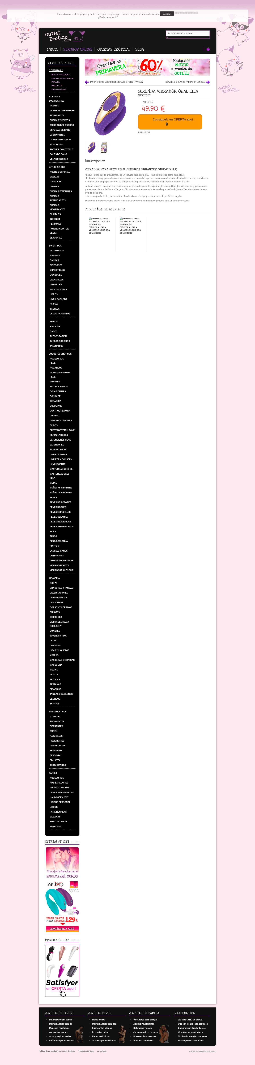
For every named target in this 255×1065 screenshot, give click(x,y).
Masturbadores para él (60, 1024)
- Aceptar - (167, 14)
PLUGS (53, 536)
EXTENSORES (57, 445)
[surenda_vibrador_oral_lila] (104, 152)
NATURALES (56, 736)
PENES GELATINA (59, 517)
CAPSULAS (55, 181)
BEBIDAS (54, 177)
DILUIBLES (55, 214)
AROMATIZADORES (60, 787)
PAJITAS (54, 304)
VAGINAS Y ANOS (59, 551)
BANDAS (54, 260)
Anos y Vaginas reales (60, 1036)
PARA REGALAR (58, 812)
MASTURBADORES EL (61, 469)
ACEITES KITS (57, 115)
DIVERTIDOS (55, 246)
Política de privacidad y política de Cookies (57, 1051)
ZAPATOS (54, 704)
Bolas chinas (98, 1020)
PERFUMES (55, 224)
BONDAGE (55, 396)
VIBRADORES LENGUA (61, 570)
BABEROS (55, 255)
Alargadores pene (58, 1032)
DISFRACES (56, 284)
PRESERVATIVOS (57, 712)
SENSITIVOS (56, 750)
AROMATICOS (57, 721)
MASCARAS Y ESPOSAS (62, 660)
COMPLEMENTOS (58, 597)
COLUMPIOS (56, 406)
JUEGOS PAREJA (58, 336)
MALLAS (54, 655)
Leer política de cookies (186, 13)
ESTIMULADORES (59, 435)
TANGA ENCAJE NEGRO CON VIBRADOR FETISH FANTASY (116, 82)
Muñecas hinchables (59, 1028)
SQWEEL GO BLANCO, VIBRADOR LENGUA (185, 82)
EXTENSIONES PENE (60, 440)
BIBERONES (56, 265)
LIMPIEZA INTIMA (58, 454)
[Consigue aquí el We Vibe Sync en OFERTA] (62, 932)
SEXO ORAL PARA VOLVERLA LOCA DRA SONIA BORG (99, 230)
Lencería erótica (100, 1032)
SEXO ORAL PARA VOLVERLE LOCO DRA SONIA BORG (130, 230)
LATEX (53, 640)
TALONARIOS (56, 346)
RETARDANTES (58, 745)
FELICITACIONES (58, 289)
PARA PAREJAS (59, 89)
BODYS (53, 583)
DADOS (53, 331)
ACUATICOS (56, 368)
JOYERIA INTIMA (58, 636)
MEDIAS (54, 670)
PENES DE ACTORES (60, 502)
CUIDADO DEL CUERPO (62, 125)
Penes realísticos (100, 1036)
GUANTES (55, 631)
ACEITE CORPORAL (60, 172)
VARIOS (53, 773)
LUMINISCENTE (57, 464)
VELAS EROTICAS (59, 159)
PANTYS (54, 674)
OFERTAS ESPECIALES (62, 78)
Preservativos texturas (144, 1036)
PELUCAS (55, 679)
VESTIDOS (55, 699)
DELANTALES (57, 280)
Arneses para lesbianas (104, 1040)
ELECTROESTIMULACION (62, 430)
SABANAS (55, 817)
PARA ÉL (56, 82)
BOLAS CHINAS (58, 391)
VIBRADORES (57, 556)
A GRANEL (55, 716)
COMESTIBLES (57, 270)
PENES (53, 497)
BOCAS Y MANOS (59, 386)
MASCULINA (56, 665)
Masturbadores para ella (104, 1024)
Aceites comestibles (143, 1040)
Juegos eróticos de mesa (145, 1032)
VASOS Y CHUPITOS (60, 314)
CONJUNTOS (56, 602)
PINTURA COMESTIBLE (61, 149)
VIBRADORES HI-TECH (61, 560)
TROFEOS (55, 309)
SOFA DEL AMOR (58, 821)
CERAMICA (55, 401)
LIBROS (54, 294)
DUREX (53, 731)
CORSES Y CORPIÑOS (61, 607)
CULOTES (55, 612)
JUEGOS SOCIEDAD (60, 341)
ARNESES (55, 381)
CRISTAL (54, 415)
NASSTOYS (144, 95)
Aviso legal (101, 1051)
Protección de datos (86, 1051)
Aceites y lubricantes (143, 1024)
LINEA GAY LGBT (58, 299)
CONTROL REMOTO (60, 411)
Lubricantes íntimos (102, 1028)
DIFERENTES (56, 726)
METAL (53, 483)
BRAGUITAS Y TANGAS (61, 588)
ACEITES (54, 106)
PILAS (53, 531)
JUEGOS (53, 322)
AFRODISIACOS (57, 167)
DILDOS (54, 425)
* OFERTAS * (56, 70)
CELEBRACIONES (59, 593)
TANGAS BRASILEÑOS (61, 694)
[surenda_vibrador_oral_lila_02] (91, 152)
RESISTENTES (57, 741)
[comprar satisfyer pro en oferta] (62, 996)
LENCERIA (54, 578)
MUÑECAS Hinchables (61, 488)
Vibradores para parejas (145, 1020)
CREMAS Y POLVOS (60, 120)
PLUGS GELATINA (59, 541)
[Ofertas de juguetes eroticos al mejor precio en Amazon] (147, 75)
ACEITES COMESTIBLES (62, 110)
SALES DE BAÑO (58, 154)
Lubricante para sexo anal (62, 1040)
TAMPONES (55, 826)
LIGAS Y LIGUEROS (59, 650)
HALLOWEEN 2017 (59, 797)
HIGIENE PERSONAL (60, 802)
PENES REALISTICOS (60, 522)
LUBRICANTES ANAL (60, 139)
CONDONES (56, 275)
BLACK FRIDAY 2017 (61, 75)
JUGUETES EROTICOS (60, 354)
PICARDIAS (55, 689)
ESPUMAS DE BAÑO (60, 130)
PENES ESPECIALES (60, 512)
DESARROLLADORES (61, 420)
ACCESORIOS (57, 250)
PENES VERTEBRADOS (62, 526)
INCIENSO (55, 219)
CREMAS (54, 186)
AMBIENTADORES (59, 783)
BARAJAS (55, 326)
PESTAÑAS (55, 684)
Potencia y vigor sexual (60, 1020)
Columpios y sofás (142, 1028)
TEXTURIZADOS (58, 765)
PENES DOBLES (58, 507)
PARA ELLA (57, 86)
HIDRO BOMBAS (58, 449)
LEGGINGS (55, 645)
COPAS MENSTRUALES (62, 792)
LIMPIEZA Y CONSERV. (61, 459)
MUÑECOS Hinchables (61, 492)
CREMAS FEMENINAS (61, 191)
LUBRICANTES (57, 135)
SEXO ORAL (56, 238)
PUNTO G (54, 546)
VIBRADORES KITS (59, 565)
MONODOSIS (56, 144)
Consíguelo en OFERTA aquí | (174, 119)
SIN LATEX (55, 760)
